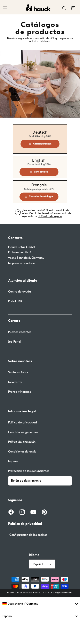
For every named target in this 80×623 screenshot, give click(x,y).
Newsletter (15, 382)
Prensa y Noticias (19, 392)
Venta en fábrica (19, 372)
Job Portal (14, 341)
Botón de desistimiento (26, 480)
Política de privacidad (22, 422)
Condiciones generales (23, 432)
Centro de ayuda (19, 291)
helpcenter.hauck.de (21, 263)
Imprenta (14, 461)
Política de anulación (21, 442)
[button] (5, 8)
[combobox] (40, 604)
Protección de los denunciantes (28, 471)
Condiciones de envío (22, 451)
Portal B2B (15, 301)
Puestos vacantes (19, 332)
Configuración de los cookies (28, 535)
